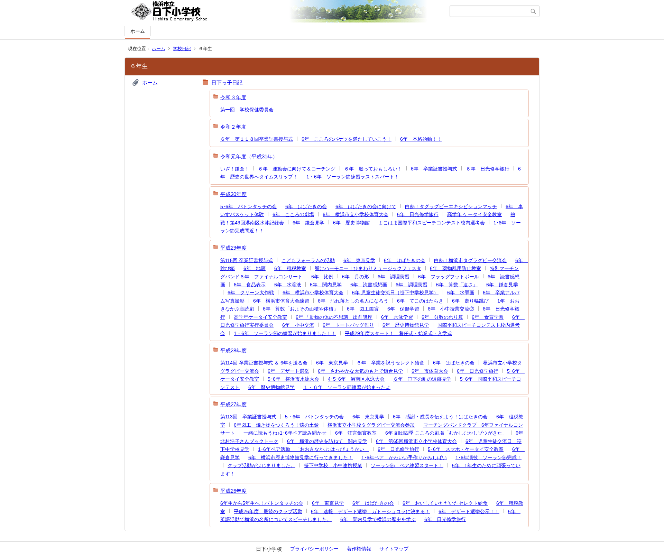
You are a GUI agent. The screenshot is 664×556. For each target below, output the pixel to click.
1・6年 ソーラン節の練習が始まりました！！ (285, 333)
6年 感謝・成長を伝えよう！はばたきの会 (440, 416)
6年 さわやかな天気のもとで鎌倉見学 (360, 371)
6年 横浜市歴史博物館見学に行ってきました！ (300, 457)
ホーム (137, 31)
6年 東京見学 (359, 260)
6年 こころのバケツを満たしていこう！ (346, 139)
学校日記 (182, 48)
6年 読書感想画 (368, 284)
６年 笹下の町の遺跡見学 (422, 379)
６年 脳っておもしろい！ (373, 169)
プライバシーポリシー (314, 549)
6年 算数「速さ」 (457, 284)
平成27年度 (233, 404)
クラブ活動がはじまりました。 (261, 465)
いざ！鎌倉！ (234, 169)
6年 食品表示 (250, 284)
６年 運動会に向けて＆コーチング (296, 169)
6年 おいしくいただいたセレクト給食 (445, 503)
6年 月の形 (355, 276)
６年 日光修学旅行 (487, 169)
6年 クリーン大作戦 (251, 292)
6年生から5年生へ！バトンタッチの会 (261, 503)
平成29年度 (233, 248)
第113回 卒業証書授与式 (248, 416)
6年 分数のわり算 (442, 317)
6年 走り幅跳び (470, 301)
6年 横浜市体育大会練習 (281, 301)
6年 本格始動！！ (421, 139)
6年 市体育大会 (430, 371)
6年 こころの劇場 (293, 214)
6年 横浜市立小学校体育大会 (355, 214)
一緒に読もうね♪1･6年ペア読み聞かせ (284, 433)
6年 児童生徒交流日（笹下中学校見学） (395, 292)
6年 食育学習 (488, 317)
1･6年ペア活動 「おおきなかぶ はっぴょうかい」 (313, 449)
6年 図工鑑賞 (363, 309)
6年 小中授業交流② (451, 309)
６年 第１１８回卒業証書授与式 (256, 139)
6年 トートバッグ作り (348, 325)
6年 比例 (322, 276)
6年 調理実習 (393, 276)
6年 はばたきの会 (306, 206)
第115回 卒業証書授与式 (246, 260)
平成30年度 (233, 194)
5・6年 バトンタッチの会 (314, 416)
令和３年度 (233, 97)
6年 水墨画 (460, 292)
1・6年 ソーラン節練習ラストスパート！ (352, 176)
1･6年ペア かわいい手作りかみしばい (404, 457)
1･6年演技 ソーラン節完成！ (488, 457)
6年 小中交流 (298, 325)
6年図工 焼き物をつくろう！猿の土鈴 (276, 425)
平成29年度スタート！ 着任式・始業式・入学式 (398, 333)
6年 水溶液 (287, 284)
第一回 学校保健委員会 (247, 109)
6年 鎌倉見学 (308, 222)
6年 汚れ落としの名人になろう (353, 301)
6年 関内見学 (326, 284)
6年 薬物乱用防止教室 (455, 268)
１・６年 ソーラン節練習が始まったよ (346, 387)
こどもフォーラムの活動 (308, 260)
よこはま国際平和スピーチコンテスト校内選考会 (431, 222)
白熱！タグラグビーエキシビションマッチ (451, 206)
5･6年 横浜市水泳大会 (293, 379)
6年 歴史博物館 (351, 222)
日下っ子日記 (226, 82)
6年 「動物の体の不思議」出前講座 (334, 317)
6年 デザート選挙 (288, 371)
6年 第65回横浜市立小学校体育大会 (416, 441)
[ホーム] (288, 11)
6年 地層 (254, 268)
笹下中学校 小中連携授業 (333, 465)
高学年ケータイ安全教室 (260, 317)
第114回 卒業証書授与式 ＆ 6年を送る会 (263, 362)
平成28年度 (233, 350)
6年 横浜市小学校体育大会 (313, 292)
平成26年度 (233, 491)
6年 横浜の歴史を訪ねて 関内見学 (327, 441)
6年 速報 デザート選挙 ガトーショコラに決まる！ (370, 511)
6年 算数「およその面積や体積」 (300, 309)
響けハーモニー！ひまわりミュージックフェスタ (368, 268)
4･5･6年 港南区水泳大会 (356, 379)
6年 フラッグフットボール (448, 276)
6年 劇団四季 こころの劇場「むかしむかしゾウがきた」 (446, 433)
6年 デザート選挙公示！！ (469, 511)
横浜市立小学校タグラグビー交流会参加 (371, 425)
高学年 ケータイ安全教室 (474, 214)
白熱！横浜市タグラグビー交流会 (470, 260)
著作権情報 (359, 549)
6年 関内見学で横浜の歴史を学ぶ (378, 519)
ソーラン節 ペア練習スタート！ (407, 465)
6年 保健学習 (403, 309)
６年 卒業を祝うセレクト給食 (390, 362)
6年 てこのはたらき (420, 301)
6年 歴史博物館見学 (405, 325)
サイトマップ (393, 549)
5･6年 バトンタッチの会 (248, 206)
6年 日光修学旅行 (418, 214)
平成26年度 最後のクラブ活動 (268, 511)
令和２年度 (233, 127)
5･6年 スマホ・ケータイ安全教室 (466, 449)
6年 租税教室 (290, 268)
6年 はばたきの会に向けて (365, 206)
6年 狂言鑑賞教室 (356, 433)
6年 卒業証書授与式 (434, 169)
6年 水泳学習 (397, 317)
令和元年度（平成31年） (249, 156)
